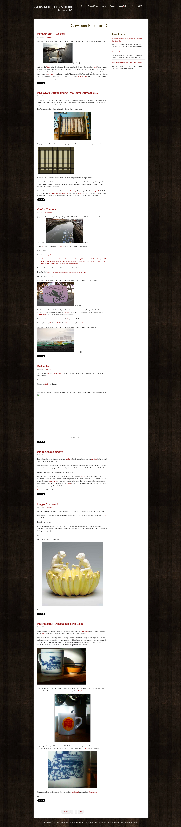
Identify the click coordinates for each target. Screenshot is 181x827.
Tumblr (96, 822)
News (105, 6)
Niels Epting (57, 373)
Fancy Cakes (85, 631)
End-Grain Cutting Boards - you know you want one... (67, 92)
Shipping (76, 822)
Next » (80, 811)
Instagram (116, 822)
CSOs (67, 319)
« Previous (65, 811)
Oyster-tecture (84, 323)
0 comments (48, 37)
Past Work (123, 6)
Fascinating (93, 792)
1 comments (48, 96)
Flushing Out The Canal (51, 33)
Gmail (69, 483)
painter (97, 191)
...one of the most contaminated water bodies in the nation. (66, 272)
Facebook (106, 822)
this (88, 268)
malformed (75, 792)
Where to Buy (89, 822)
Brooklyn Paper (48, 255)
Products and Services (50, 451)
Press (83, 822)
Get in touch (41, 490)
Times (48, 67)
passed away (81, 193)
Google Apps (52, 481)
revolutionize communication (58, 193)
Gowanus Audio (117, 52)
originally (85, 748)
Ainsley (46, 384)
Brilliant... (43, 366)
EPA (43, 246)
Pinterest (100, 822)
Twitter (111, 822)
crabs (49, 268)
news (52, 276)
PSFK (66, 323)
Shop (83, 6)
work (95, 67)
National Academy (70, 191)
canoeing (68, 312)
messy (83, 319)
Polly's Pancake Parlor (85, 691)
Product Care (93, 6)
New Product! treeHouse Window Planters (127, 63)
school (83, 476)
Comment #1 (42, 79)
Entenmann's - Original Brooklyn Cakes (60, 623)
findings (61, 246)
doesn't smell (41, 314)
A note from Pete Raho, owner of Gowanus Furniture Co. (127, 39)
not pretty (50, 74)
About (113, 6)
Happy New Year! (47, 504)
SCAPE (58, 323)
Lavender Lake (82, 76)
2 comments (48, 455)
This (104, 515)
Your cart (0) (137, 6)
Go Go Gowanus (46, 209)
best (43, 633)
